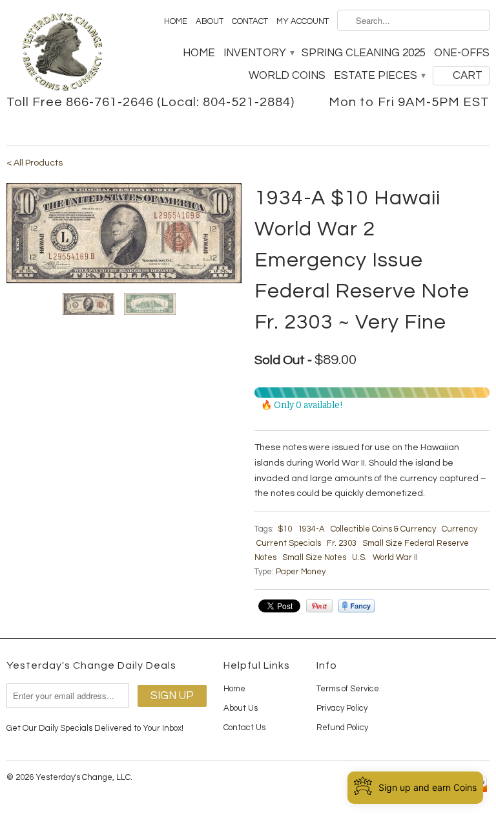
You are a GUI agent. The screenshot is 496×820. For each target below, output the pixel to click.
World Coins (287, 75)
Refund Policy (342, 727)
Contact (250, 21)
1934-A (311, 529)
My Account (302, 21)
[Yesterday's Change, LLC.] (62, 53)
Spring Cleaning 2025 (364, 53)
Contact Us (244, 727)
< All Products (34, 162)
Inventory (258, 53)
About (209, 21)
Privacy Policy (341, 708)
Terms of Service (347, 688)
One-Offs (462, 53)
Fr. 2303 (341, 543)
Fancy (356, 605)
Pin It (319, 605)
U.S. (359, 557)
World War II (395, 557)
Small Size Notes (314, 557)
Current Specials (288, 543)
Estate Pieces (379, 75)
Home (175, 21)
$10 (285, 529)
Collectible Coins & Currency (383, 529)
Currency (459, 529)
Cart (467, 75)
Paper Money (301, 571)
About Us (240, 708)
